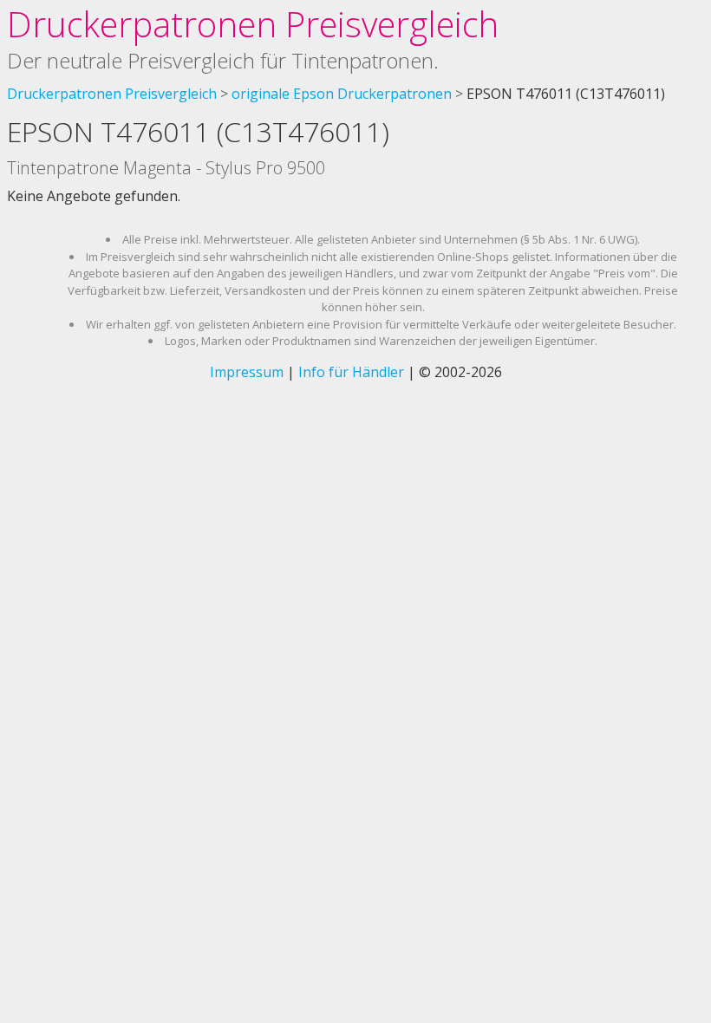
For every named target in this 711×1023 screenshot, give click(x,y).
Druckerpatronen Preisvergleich (253, 24)
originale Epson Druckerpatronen (342, 93)
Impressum (247, 371)
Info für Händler (351, 371)
